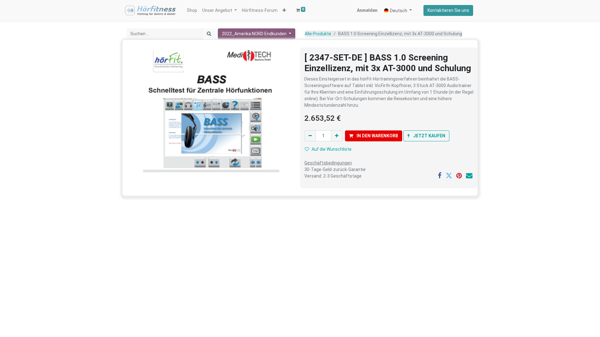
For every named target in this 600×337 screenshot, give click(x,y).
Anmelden (367, 10)
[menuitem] (192, 10)
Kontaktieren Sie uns (448, 10)
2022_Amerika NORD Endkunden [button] (255, 33)
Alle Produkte (318, 33)
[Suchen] (209, 33)
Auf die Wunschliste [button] (332, 149)
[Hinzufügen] (336, 135)
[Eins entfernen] (310, 135)
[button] (284, 10)
